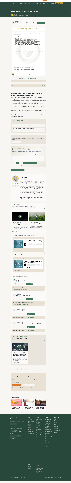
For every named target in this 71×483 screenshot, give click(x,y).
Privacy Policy (47, 477)
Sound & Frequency (31, 431)
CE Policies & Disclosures (47, 447)
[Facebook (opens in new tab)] (13, 183)
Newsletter (56, 428)
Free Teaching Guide (39, 432)
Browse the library (41, 208)
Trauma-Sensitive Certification (48, 424)
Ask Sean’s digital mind (22, 89)
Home (12, 6)
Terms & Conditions (54, 477)
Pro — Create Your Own (39, 420)
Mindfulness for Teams (30, 464)
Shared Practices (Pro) (57, 420)
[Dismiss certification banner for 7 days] (63, 0)
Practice (20, 3)
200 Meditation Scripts (47, 427)
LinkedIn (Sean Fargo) (38, 465)
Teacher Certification (48, 421)
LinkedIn (19, 435)
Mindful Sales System (48, 431)
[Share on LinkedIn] (18, 369)
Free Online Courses (31, 433)
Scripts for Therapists (39, 434)
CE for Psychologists (48, 436)
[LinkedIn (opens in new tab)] (18, 183)
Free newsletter (52, 3)
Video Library (56, 426)
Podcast (55, 422)
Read (12, 409)
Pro (47, 3)
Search (55, 432)
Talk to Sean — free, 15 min (17, 388)
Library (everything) (57, 430)
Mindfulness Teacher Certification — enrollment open (35, 0)
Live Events (29, 458)
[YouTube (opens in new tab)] (15, 183)
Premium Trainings (48, 419)
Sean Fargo (23, 178)
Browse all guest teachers (40, 340)
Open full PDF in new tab (32, 78)
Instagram (13, 435)
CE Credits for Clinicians (47, 434)
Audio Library (30, 419)
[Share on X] (14, 369)
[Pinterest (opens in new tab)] (13, 186)
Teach (25, 3)
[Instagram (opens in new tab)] (15, 186)
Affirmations (29, 427)
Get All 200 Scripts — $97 (16, 169)
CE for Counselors (48, 440)
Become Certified (59, 3)
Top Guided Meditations (29, 425)
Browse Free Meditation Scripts (31, 169)
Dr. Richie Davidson (17, 362)
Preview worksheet (18, 314)
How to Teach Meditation (38, 430)
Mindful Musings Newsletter (39, 458)
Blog (33, 3)
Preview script (17, 283)
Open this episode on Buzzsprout (19, 250)
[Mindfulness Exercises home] (13, 3)
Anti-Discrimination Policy (48, 464)
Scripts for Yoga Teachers (39, 437)
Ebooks (37, 427)
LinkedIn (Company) (39, 462)
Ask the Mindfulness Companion (31, 422)
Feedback (29, 468)
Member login (14, 423)
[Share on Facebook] (16, 369)
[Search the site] (41, 3)
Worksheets (38, 425)
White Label (29, 466)
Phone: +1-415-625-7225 (39, 472)
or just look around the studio (35, 165)
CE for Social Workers (48, 438)
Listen (29, 3)
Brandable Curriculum (48, 429)
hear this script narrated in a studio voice (21, 289)
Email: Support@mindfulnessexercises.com (39, 468)
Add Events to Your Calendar (31, 461)
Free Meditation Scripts (38, 423)
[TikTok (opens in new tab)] (18, 186)
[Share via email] (21, 369)
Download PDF (41, 22)
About (37, 3)
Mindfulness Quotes (31, 429)
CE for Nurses (47, 444)
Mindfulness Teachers (29, 456)
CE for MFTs (47, 442)
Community (13, 438)
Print (35, 22)
